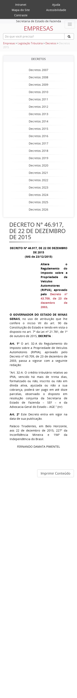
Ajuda (56, 5)
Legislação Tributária (30, 43)
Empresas (9, 43)
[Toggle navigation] (70, 24)
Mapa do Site (21, 10)
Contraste (21, 15)
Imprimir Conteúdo (55, 473)
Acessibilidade (56, 10)
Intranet (20, 5)
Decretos (50, 43)
